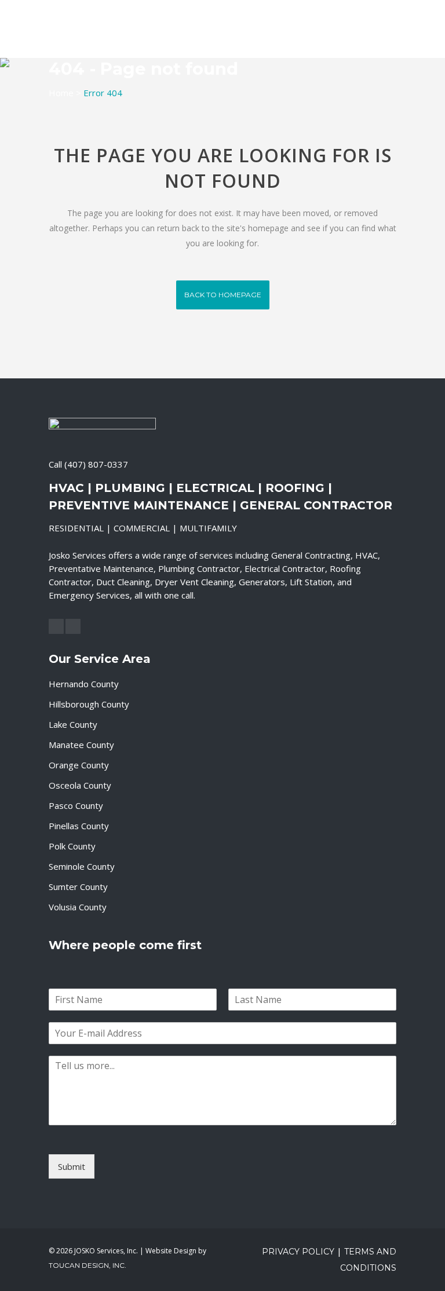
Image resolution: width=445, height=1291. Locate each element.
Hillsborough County (89, 704)
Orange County (79, 765)
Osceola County (80, 785)
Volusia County (78, 907)
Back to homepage (222, 294)
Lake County (73, 724)
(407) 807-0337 (96, 464)
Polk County (72, 846)
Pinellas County (79, 826)
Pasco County (76, 805)
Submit (71, 1166)
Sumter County (78, 886)
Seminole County (82, 866)
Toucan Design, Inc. (87, 1265)
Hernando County (84, 684)
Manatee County (81, 744)
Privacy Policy (298, 1251)
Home (61, 93)
